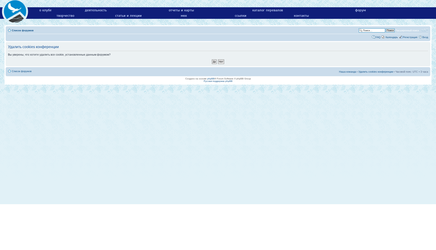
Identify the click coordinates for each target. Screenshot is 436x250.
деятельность (96, 10)
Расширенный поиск (407, 30)
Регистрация (410, 37)
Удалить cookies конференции (375, 71)
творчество (65, 15)
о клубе (45, 10)
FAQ (378, 37)
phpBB (211, 78)
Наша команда (347, 71)
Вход (425, 37)
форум (360, 10)
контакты (301, 15)
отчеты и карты (181, 10)
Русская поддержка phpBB (218, 81)
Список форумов (23, 30)
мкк (184, 15)
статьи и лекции (128, 15)
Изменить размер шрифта (424, 30)
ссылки (240, 15)
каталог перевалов (267, 10)
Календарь (392, 37)
